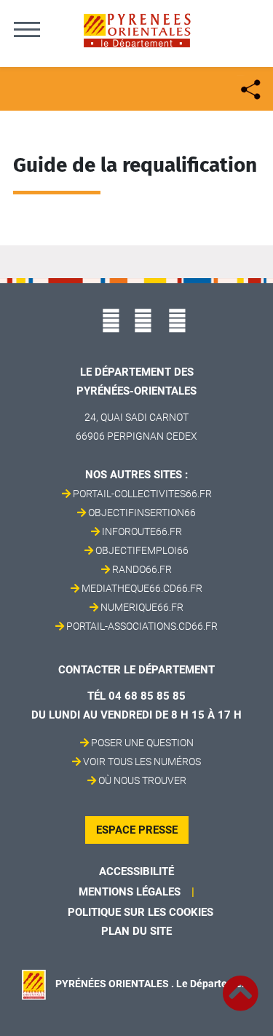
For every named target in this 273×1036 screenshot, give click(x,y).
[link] (240, 985)
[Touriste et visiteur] (249, 87)
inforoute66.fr (142, 531)
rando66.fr (142, 569)
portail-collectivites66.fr (142, 493)
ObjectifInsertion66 (142, 512)
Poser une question (142, 742)
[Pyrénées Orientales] (137, 29)
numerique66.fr (141, 607)
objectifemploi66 (142, 550)
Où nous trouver (142, 780)
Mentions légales (130, 891)
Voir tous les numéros (142, 761)
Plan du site (136, 931)
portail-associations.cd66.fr (142, 626)
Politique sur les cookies (140, 912)
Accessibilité (136, 871)
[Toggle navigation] (27, 29)
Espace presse (137, 830)
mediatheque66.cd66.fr (142, 588)
